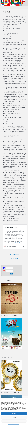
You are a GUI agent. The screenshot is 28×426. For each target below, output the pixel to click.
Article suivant (14, 258)
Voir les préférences (14, 421)
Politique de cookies (12, 424)
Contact (17, 424)
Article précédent (14, 254)
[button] (26, 399)
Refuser (14, 417)
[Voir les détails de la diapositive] (11, 333)
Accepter (14, 413)
